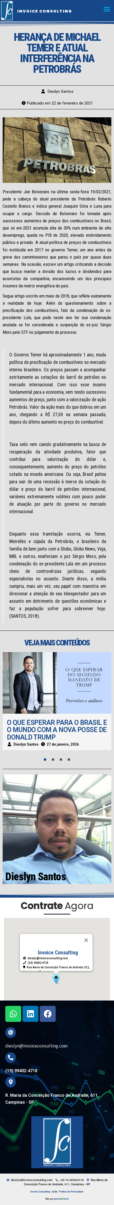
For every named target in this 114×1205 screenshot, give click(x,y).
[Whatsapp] (13, 1014)
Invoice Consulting (44, 11)
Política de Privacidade (71, 1191)
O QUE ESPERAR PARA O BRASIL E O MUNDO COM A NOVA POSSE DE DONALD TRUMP (57, 730)
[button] (56, 979)
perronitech (61, 1198)
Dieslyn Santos (60, 91)
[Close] (86, 940)
